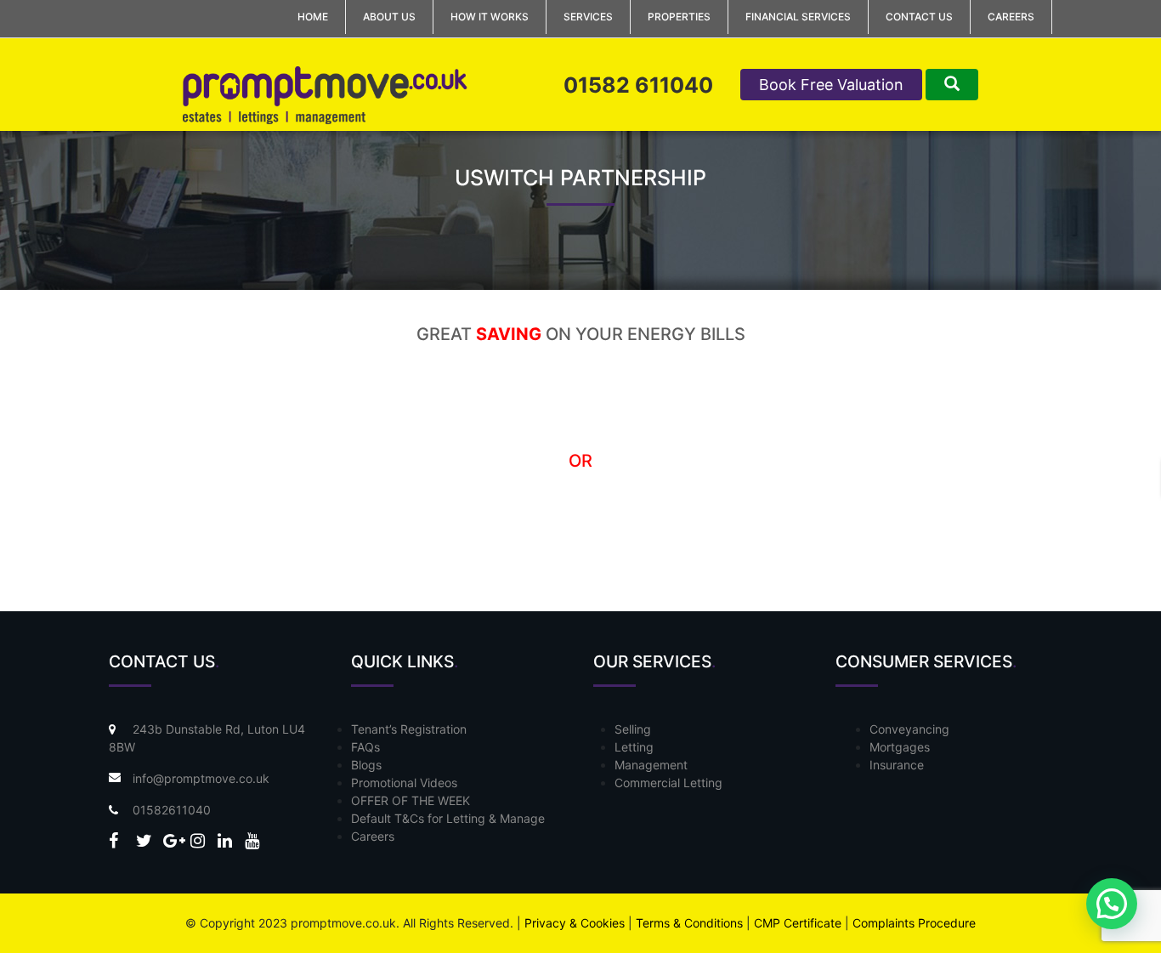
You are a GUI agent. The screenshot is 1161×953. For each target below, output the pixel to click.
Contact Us (919, 16)
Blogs (366, 764)
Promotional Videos (404, 782)
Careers (1011, 16)
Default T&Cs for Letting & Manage (448, 818)
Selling (632, 729)
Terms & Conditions (689, 923)
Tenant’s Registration (409, 729)
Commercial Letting (668, 782)
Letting (634, 747)
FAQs (365, 747)
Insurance (896, 764)
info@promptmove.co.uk (201, 778)
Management (651, 764)
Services (588, 16)
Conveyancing (909, 729)
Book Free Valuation (831, 85)
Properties (679, 16)
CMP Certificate (797, 923)
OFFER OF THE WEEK (410, 800)
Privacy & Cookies (574, 923)
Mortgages (899, 747)
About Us (389, 16)
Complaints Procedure (914, 923)
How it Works (489, 16)
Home (312, 16)
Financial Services (798, 16)
